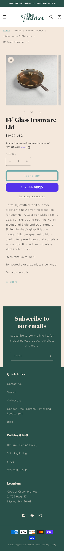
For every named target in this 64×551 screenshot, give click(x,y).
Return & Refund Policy (22, 445)
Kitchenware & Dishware (18, 36)
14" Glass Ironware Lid (16, 42)
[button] (5, 17)
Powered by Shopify (47, 545)
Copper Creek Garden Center (27, 545)
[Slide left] (24, 112)
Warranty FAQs (17, 470)
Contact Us (14, 383)
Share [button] (13, 281)
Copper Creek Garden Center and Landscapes (29, 411)
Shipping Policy (17, 453)
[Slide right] (40, 112)
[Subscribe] (50, 356)
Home (6, 30)
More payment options (32, 196)
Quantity (11, 153)
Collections (14, 400)
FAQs (10, 461)
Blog (10, 421)
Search (11, 392)
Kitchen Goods (35, 30)
